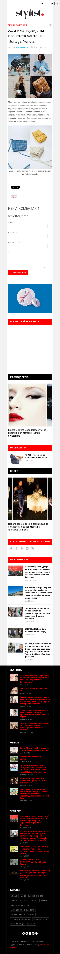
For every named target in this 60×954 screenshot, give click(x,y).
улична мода (17, 924)
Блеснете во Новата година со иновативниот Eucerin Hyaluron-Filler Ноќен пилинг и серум (34, 713)
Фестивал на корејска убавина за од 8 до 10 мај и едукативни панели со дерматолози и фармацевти (34, 678)
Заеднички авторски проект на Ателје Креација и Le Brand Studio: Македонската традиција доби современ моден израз (38, 592)
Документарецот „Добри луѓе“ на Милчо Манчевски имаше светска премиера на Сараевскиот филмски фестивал (38, 572)
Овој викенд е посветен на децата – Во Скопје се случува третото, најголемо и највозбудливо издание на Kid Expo (34, 793)
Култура (21, 11)
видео (44, 901)
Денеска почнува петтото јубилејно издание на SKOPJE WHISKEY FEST (34, 780)
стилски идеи (40, 919)
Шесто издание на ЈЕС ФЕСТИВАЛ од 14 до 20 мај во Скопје (33, 862)
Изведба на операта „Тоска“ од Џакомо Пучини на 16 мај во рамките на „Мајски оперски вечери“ (35, 874)
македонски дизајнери (23, 910)
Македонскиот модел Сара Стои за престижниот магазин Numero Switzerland (27, 433)
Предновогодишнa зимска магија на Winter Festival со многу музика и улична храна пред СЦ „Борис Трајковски (34, 768)
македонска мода (20, 905)
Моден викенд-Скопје (32, 896)
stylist (13, 47)
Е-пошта (12, 233)
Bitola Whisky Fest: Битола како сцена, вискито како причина (34, 749)
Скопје (24, 901)
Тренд (34, 901)
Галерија (11, 18)
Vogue (14, 896)
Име (10, 223)
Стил (28, 3)
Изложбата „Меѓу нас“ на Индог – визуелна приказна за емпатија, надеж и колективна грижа (35, 850)
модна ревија (18, 914)
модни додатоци (17, 25)
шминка (31, 924)
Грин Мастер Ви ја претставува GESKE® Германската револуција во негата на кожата (35, 726)
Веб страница (14, 243)
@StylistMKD (23, 47)
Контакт (33, 18)
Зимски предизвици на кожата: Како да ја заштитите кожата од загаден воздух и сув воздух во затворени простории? (35, 700)
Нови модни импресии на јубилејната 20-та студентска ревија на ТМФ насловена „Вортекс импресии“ (37, 613)
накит (31, 914)
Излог (22, 18)
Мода (19, 3)
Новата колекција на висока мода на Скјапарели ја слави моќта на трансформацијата (28, 526)
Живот (10, 11)
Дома (9, 3)
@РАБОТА (33, 11)
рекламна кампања (20, 919)
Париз (14, 901)
